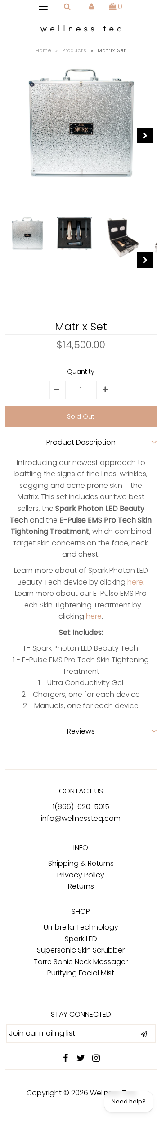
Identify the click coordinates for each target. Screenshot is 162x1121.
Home (43, 50)
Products (74, 50)
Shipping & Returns (81, 863)
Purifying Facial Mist (80, 973)
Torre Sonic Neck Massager (81, 962)
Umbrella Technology (81, 927)
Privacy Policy (80, 875)
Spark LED (81, 939)
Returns (81, 886)
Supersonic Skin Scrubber (81, 950)
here (135, 582)
